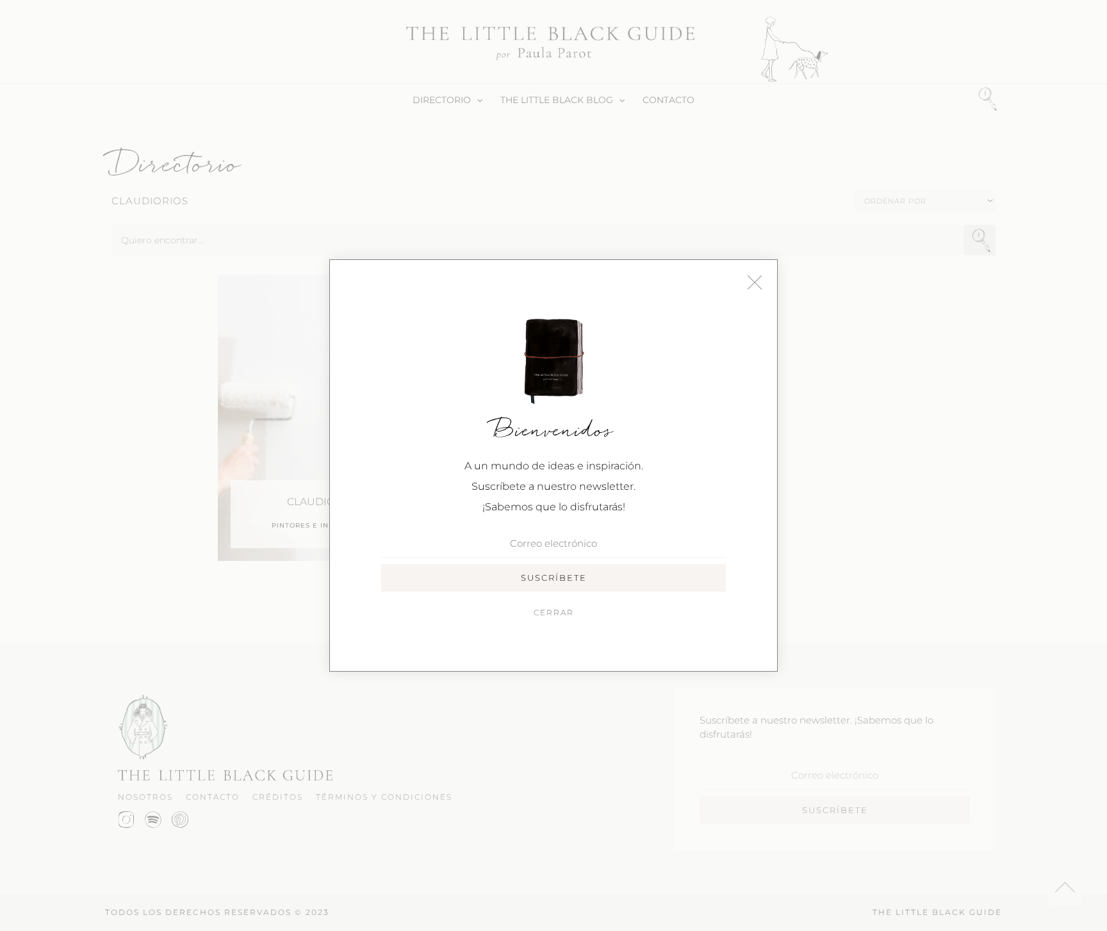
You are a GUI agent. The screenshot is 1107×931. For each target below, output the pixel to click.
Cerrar (554, 612)
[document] (553, 465)
